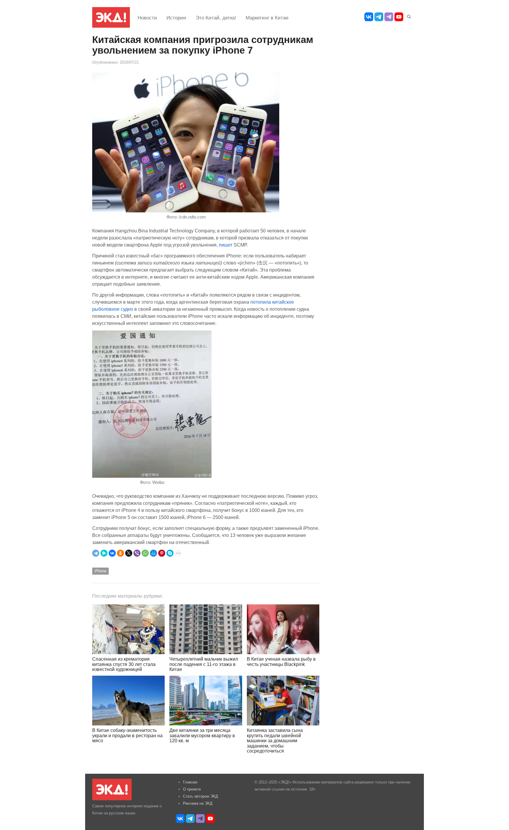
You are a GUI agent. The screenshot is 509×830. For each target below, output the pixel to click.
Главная (190, 782)
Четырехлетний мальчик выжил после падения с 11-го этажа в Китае (203, 664)
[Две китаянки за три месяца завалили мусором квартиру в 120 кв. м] (205, 700)
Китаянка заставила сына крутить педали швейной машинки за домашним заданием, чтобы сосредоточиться (275, 740)
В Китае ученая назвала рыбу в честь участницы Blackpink (281, 662)
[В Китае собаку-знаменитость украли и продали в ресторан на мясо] (128, 700)
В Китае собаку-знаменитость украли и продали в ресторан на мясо (127, 735)
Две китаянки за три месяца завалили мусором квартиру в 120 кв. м (202, 735)
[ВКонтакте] (112, 553)
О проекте (192, 789)
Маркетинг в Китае (267, 18)
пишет (225, 244)
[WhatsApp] (145, 553)
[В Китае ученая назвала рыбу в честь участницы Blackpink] (283, 629)
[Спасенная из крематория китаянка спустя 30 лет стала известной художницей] (128, 629)
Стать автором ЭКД (200, 796)
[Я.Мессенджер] (104, 553)
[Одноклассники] (120, 553)
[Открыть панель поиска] (408, 15)
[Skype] (169, 553)
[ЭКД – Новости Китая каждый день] (111, 17)
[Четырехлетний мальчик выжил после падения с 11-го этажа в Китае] (205, 629)
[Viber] (137, 553)
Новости (147, 18)
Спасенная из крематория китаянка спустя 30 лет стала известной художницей (124, 664)
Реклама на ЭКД (197, 803)
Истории (176, 18)
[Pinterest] (161, 553)
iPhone (100, 571)
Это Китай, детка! (216, 18)
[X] (128, 553)
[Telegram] (95, 553)
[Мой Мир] (153, 553)
